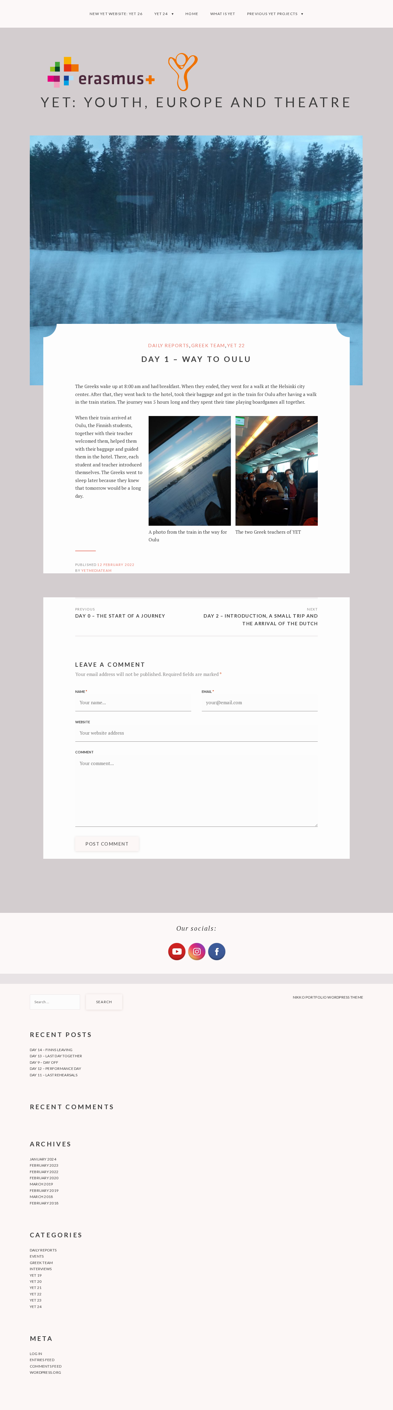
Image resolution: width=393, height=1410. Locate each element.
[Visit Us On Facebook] (217, 959)
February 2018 (44, 1203)
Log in (36, 1353)
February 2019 (44, 1190)
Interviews (41, 1269)
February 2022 (44, 1171)
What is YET (222, 13)
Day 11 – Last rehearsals (53, 1075)
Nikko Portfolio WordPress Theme (328, 997)
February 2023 (44, 1165)
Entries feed (42, 1359)
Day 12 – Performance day (55, 1068)
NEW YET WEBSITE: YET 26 (116, 13)
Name (81, 691)
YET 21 (35, 1287)
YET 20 (35, 1281)
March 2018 (41, 1196)
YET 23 (35, 1300)
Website (82, 722)
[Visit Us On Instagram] (197, 959)
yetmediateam (96, 570)
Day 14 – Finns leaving (51, 1049)
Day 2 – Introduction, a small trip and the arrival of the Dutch (261, 619)
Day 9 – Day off (44, 1062)
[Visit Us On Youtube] (177, 959)
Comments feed (45, 1366)
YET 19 (35, 1275)
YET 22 (236, 345)
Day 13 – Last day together (56, 1056)
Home (191, 13)
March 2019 (41, 1184)
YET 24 (161, 13)
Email (208, 691)
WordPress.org (45, 1372)
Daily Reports (168, 345)
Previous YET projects (272, 13)
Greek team (208, 345)
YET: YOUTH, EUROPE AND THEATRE (197, 102)
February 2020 (44, 1178)
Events (37, 1256)
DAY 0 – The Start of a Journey (120, 616)
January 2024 (43, 1159)
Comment (84, 752)
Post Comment (107, 843)
